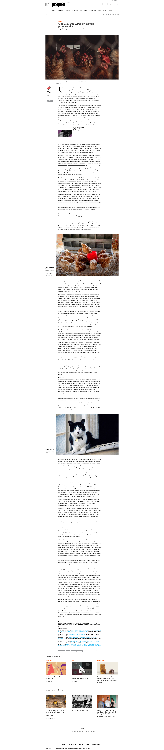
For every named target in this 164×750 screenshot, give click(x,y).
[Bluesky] (77, 731)
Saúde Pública (49, 101)
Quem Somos (76, 738)
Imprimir (46, 14)
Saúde (85, 10)
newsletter (105, 4)
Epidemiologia (49, 100)
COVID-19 (68, 651)
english (113, 0)
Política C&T (60, 10)
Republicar (103, 14)
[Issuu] (93, 731)
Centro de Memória (97, 744)
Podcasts (110, 10)
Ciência (53, 10)
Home (69, 738)
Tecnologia (67, 10)
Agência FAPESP (73, 744)
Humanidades (75, 10)
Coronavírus (61, 651)
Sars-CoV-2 (73, 651)
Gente (99, 10)
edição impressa (112, 4)
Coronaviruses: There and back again (77, 634)
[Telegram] (83, 731)
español (116, 0)
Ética (81, 10)
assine (99, 4)
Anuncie (84, 738)
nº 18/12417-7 (93, 623)
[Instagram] (75, 731)
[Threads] (80, 731)
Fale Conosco (92, 738)
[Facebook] (70, 731)
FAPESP (64, 744)
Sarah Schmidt (50, 92)
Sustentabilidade (92, 10)
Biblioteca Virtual (84, 744)
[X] (72, 731)
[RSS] (91, 731)
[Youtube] (85, 731)
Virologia (80, 651)
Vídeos (104, 10)
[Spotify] (88, 731)
